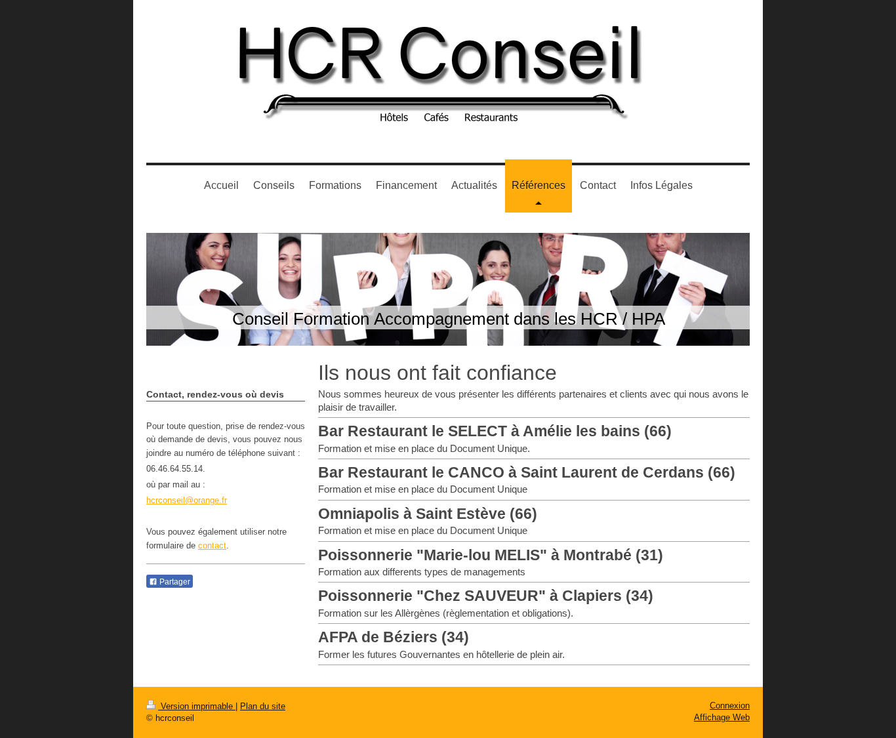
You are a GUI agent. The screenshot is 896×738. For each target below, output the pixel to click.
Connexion (730, 705)
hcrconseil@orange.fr (186, 500)
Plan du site (262, 706)
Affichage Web (722, 717)
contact (212, 545)
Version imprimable (196, 706)
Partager (173, 581)
